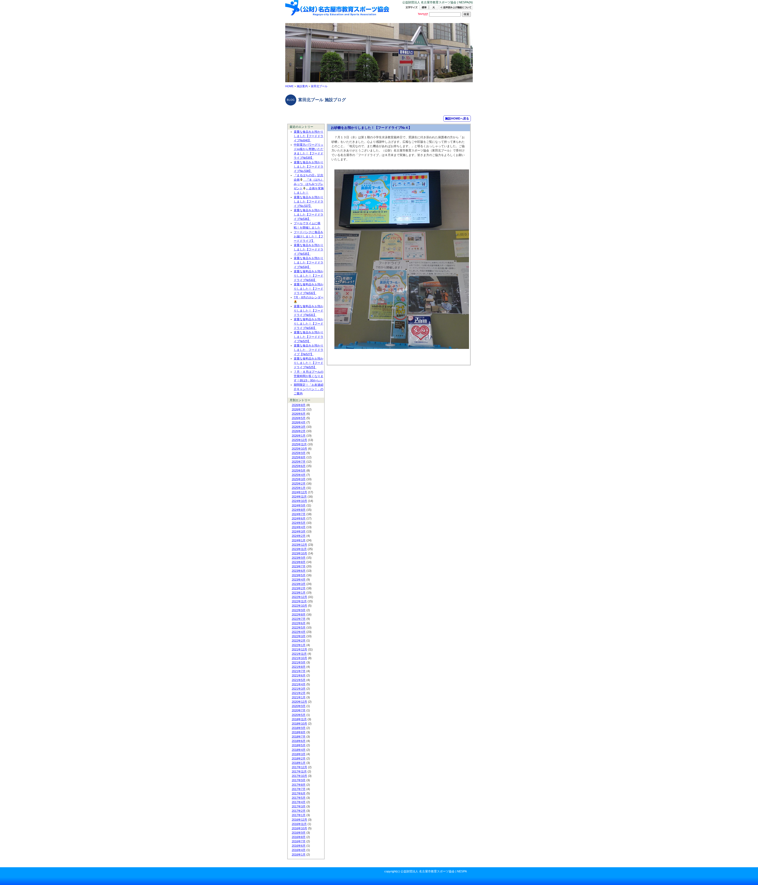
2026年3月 (299, 426)
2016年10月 (299, 828)
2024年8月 (299, 509)
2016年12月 (299, 819)
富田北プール (319, 86)
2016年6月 (299, 845)
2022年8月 (299, 614)
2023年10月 (299, 553)
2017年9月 (299, 780)
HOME (289, 86)
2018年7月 (299, 736)
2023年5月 (299, 575)
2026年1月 (299, 435)
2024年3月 (299, 531)
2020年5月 (299, 715)
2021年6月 (299, 675)
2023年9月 (299, 557)
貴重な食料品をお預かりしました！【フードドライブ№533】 (308, 276)
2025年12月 (299, 440)
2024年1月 (299, 540)
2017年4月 (299, 802)
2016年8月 (299, 837)
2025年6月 (299, 466)
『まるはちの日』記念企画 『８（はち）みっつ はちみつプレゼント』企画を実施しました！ (309, 184)
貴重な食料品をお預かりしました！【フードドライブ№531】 (308, 311)
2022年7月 (299, 619)
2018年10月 (299, 723)
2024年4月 (299, 527)
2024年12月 (299, 492)
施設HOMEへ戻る (457, 118)
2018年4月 (299, 749)
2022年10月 (299, 605)
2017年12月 (299, 767)
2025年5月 (299, 470)
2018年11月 (299, 719)
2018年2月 (299, 758)
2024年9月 (299, 505)
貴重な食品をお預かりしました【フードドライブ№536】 (308, 215)
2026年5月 (299, 418)
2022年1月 (299, 645)
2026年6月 (299, 413)
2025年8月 (299, 457)
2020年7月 (299, 710)
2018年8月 (299, 732)
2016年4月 (299, 850)
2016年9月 (299, 832)
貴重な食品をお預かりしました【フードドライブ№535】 (308, 249)
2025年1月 (299, 488)
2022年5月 (299, 627)
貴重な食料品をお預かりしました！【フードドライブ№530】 (308, 324)
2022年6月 (299, 623)
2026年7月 (299, 409)
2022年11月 (299, 601)
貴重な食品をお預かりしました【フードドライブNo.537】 (308, 201)
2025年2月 (299, 483)
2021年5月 (299, 680)
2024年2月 (299, 535)
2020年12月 (299, 701)
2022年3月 (299, 636)
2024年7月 (299, 514)
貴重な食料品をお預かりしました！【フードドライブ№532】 (308, 289)
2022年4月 (299, 632)
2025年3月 (299, 479)
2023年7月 (299, 566)
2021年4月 (299, 684)
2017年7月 (299, 789)
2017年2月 (299, 810)
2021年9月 (299, 662)
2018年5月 (299, 745)
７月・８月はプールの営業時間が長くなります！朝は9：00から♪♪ (308, 376)
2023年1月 (299, 592)
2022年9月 (299, 610)
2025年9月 (299, 453)
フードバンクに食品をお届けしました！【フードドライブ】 (308, 236)
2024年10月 (299, 501)
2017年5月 (299, 797)
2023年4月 (299, 579)
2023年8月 (299, 562)
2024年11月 (299, 496)
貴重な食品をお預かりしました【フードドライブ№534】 (308, 262)
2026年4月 (299, 422)
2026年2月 (299, 431)
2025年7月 (299, 461)
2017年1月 (299, 815)
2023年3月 (299, 584)
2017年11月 (299, 771)
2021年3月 (299, 688)
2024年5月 (299, 522)
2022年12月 (299, 597)
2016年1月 (299, 854)
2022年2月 (299, 640)
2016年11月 (299, 824)
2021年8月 (299, 666)
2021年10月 (299, 658)
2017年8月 (299, 784)
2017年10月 (299, 776)
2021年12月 (299, 649)
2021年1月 (299, 697)
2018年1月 (299, 762)
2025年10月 (299, 448)
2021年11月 (299, 653)
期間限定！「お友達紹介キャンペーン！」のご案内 (308, 389)
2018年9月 (299, 728)
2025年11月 (299, 444)
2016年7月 (299, 841)
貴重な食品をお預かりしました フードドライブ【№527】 (308, 350)
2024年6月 (299, 518)
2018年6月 (299, 741)
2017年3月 (299, 806)
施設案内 (302, 86)
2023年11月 (299, 549)
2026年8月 (299, 405)
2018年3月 (299, 754)
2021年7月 (299, 671)
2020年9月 (299, 706)
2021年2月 (299, 693)
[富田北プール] (337, 11)
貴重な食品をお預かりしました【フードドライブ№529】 (308, 337)
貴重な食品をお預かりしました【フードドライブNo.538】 (308, 167)
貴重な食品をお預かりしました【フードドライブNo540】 (308, 136)
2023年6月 (299, 570)
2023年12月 (299, 544)
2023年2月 (299, 588)
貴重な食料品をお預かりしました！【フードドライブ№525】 (308, 363)
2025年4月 (299, 475)
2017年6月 (299, 793)
